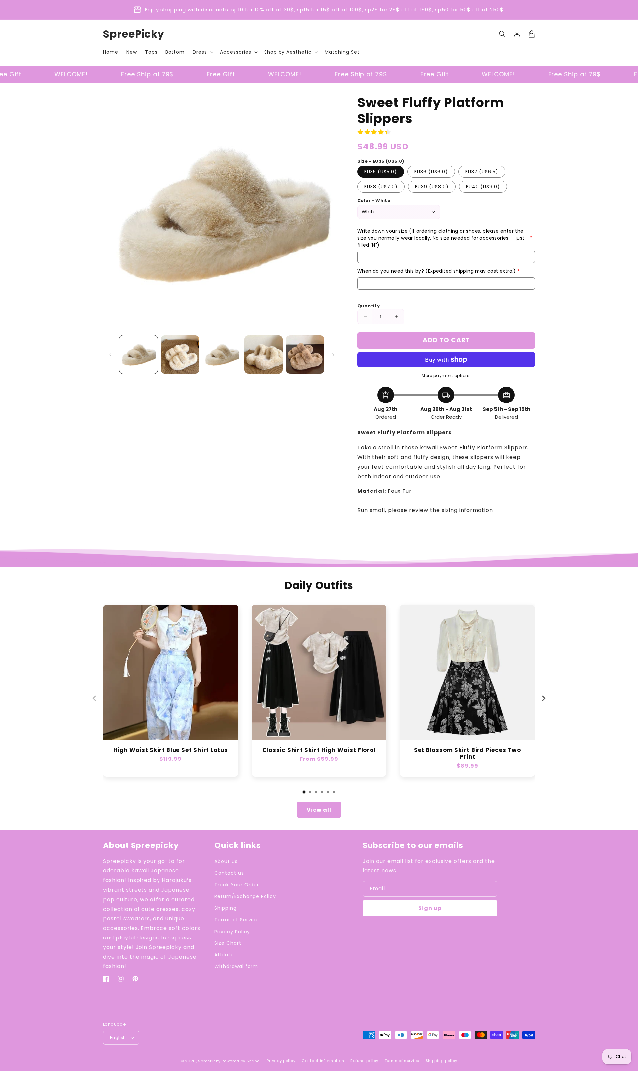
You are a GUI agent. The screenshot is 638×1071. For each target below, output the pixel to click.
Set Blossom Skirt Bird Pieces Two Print (467, 753)
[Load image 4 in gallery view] (263, 354)
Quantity (368, 306)
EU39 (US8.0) (432, 186)
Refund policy (364, 1060)
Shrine (253, 1061)
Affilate (224, 954)
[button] (202, 52)
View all (319, 810)
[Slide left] (110, 354)
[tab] (304, 792)
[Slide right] (333, 354)
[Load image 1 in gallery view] (138, 354)
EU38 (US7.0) (381, 186)
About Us (226, 861)
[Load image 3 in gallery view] (222, 354)
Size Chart (227, 943)
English (118, 1037)
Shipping (225, 908)
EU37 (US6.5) (481, 171)
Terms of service (402, 1060)
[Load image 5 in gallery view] (305, 354)
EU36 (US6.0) (431, 171)
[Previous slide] (95, 698)
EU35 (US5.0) (380, 171)
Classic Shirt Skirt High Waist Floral (319, 750)
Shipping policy (442, 1060)
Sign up (430, 908)
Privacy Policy (232, 931)
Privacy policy (281, 1060)
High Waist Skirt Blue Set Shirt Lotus (170, 750)
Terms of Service (236, 919)
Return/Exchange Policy (245, 896)
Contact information (323, 1060)
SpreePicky (209, 1061)
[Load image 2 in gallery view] (180, 354)
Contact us (229, 873)
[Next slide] (543, 698)
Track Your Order (236, 884)
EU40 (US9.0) (483, 186)
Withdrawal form (236, 966)
